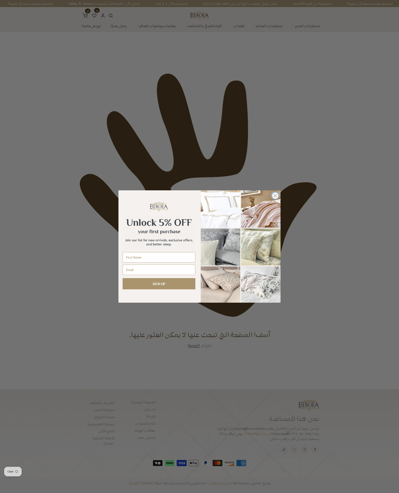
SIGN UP (159, 284)
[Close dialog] (275, 195)
